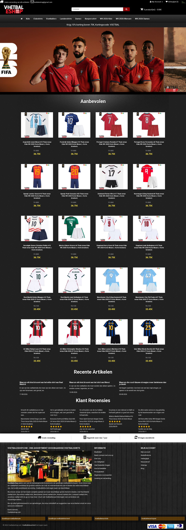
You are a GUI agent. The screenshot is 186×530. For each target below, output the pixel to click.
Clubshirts (38, 19)
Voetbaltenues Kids (53, 497)
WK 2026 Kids (106, 19)
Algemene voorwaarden (103, 475)
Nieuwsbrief (145, 462)
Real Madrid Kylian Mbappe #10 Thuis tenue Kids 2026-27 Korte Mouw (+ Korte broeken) (37, 299)
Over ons (97, 458)
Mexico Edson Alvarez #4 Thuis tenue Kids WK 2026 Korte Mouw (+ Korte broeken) (74, 246)
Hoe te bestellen (100, 468)
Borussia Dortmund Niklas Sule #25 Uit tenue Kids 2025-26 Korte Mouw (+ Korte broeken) (63, 421)
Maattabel (98, 452)
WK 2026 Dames (142, 19)
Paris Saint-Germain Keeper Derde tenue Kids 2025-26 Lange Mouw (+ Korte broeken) (92, 421)
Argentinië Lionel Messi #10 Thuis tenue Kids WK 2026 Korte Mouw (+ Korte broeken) (37, 144)
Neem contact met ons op (103, 455)
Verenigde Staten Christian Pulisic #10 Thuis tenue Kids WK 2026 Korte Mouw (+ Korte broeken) (37, 247)
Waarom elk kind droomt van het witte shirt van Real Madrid (41, 383)
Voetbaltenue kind (29, 525)
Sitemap (144, 465)
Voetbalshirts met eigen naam (47, 488)
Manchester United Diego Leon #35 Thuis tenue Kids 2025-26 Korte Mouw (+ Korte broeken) (34, 421)
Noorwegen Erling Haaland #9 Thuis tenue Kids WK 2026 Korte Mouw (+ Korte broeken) (149, 196)
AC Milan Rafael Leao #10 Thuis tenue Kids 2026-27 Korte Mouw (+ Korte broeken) (37, 351)
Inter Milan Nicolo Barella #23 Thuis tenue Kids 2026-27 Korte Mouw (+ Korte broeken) (149, 351)
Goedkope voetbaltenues (11, 518)
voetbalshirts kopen (70, 483)
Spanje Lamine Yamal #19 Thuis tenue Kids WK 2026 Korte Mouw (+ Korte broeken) (37, 196)
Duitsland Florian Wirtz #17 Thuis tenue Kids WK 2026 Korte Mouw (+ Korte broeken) (112, 196)
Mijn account (145, 452)
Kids (28, 19)
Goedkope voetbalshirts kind (59, 518)
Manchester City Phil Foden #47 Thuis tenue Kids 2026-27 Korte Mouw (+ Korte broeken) (149, 299)
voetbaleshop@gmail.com (43, 2)
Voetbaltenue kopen (148, 518)
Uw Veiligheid (99, 462)
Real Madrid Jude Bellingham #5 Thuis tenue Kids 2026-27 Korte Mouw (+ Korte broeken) (74, 299)
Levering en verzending (102, 478)
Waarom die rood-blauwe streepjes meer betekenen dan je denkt (142, 383)
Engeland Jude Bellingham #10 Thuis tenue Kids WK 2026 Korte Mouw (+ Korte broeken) (149, 247)
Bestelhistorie (146, 455)
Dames (78, 19)
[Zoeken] (126, 9)
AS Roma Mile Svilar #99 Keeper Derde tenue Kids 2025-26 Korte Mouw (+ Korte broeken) (151, 421)
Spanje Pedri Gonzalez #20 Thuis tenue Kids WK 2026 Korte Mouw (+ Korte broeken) (74, 196)
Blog (142, 468)
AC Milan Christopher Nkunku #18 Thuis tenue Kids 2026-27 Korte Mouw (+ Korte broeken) (74, 351)
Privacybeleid (99, 472)
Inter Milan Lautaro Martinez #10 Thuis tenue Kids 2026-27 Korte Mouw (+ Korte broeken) (111, 351)
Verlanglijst (145, 458)
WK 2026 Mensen (123, 19)
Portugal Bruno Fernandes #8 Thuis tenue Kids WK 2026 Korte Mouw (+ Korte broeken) (149, 144)
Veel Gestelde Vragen (102, 465)
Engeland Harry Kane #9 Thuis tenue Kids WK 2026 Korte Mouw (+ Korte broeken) (112, 246)
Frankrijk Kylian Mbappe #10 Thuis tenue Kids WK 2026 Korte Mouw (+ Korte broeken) (74, 144)
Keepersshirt (90, 19)
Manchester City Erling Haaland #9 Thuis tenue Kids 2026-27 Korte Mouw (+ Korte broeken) (111, 299)
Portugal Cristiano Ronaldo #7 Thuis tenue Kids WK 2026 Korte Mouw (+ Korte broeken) (112, 144)
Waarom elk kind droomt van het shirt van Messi (89, 382)
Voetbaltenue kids (101, 518)
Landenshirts (66, 19)
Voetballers (51, 19)
